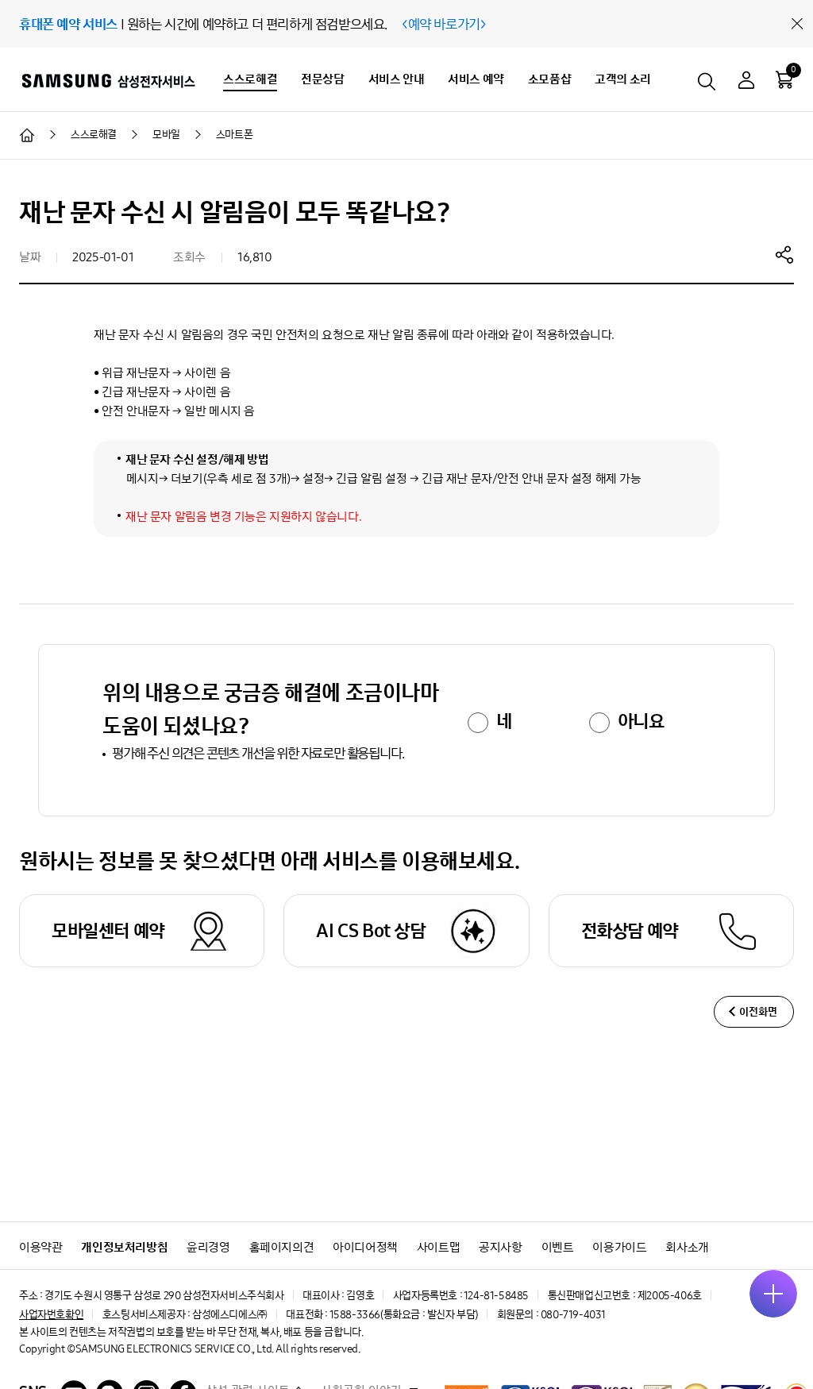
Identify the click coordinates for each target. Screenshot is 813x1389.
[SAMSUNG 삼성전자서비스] (107, 80)
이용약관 (40, 1247)
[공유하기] (784, 254)
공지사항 (500, 1247)
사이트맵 (438, 1247)
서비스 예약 (476, 79)
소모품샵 (549, 79)
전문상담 (322, 79)
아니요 (641, 721)
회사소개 (686, 1247)
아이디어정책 (365, 1247)
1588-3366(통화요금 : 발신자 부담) (403, 1314)
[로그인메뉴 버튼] (746, 82)
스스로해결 (250, 79)
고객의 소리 (623, 79)
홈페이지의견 (281, 1247)
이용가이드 (619, 1247)
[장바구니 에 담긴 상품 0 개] (784, 79)
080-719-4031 (573, 1314)
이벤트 (557, 1247)
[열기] (773, 1294)
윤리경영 (208, 1247)
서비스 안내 (396, 79)
